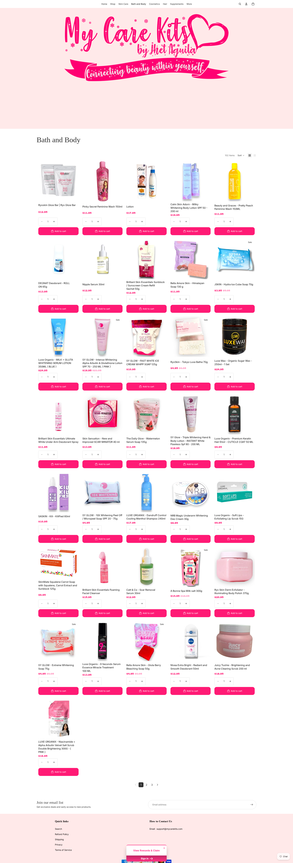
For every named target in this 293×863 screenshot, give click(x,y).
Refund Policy (62, 834)
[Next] (157, 785)
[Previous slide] (42, 180)
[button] (241, 155)
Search (58, 829)
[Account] (246, 4)
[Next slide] (74, 180)
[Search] (240, 4)
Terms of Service (63, 850)
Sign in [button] (145, 858)
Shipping (59, 839)
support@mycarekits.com (169, 829)
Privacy (58, 844)
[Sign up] (252, 804)
